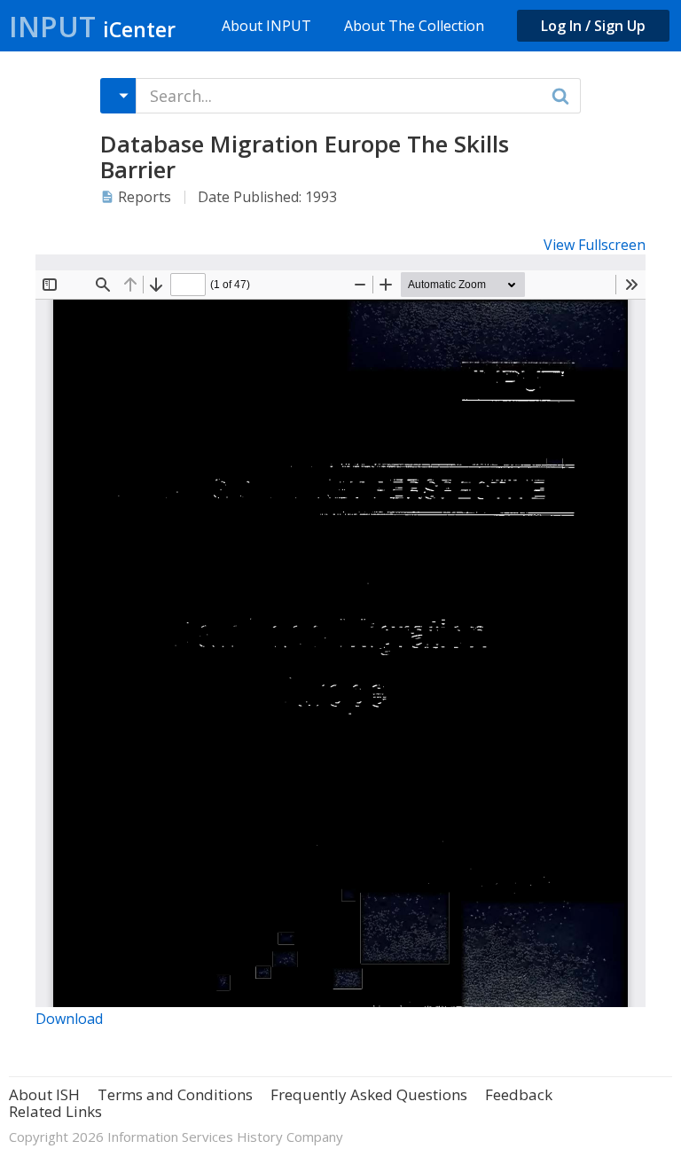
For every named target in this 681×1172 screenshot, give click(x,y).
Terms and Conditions (175, 1094)
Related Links (55, 1111)
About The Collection (414, 25)
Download (69, 1018)
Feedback (518, 1094)
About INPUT (266, 25)
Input (92, 26)
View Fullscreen (595, 244)
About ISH (44, 1094)
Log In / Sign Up (593, 25)
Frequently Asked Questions (368, 1094)
